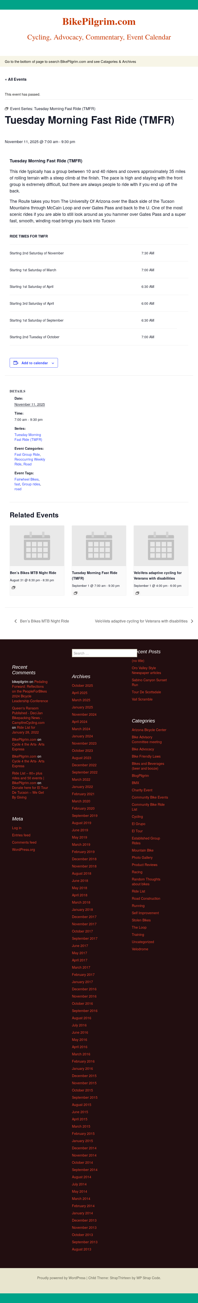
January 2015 (82, 1140)
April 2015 (79, 1119)
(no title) (138, 660)
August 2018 (81, 873)
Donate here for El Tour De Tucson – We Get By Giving (30, 792)
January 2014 (82, 1212)
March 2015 (81, 1126)
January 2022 (82, 786)
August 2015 (81, 1104)
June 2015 (80, 1111)
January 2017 (82, 981)
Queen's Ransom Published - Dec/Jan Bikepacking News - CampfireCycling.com (28, 715)
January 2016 (82, 1068)
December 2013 (84, 1220)
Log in (16, 827)
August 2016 (81, 1017)
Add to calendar (34, 362)
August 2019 (81, 822)
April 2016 (79, 1046)
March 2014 (81, 1198)
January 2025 (82, 707)
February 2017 (83, 974)
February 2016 (83, 1061)
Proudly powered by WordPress (61, 1277)
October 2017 (82, 931)
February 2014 (83, 1205)
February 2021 (83, 793)
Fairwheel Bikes (26, 479)
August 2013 (81, 1249)
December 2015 (84, 1075)
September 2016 (85, 1010)
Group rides (31, 484)
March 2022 (81, 779)
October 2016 (82, 1003)
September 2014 (85, 1169)
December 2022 (84, 764)
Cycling (137, 816)
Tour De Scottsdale (146, 691)
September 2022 (85, 772)
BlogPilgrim (140, 775)
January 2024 (82, 736)
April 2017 (79, 960)
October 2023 (82, 750)
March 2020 (81, 801)
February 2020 (83, 808)
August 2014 (81, 1176)
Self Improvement (145, 912)
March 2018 (81, 902)
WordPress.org (23, 849)
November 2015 (84, 1082)
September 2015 (85, 1097)
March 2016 (81, 1054)
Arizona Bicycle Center (149, 729)
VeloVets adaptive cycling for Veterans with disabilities (142, 621)
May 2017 (79, 952)
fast (17, 484)
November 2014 (84, 1155)
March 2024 (81, 728)
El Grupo (138, 823)
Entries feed (21, 835)
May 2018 (79, 887)
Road (27, 464)
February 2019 (83, 851)
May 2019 (79, 837)
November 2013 (84, 1227)
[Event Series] (13, 587)
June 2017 (80, 945)
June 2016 (80, 1032)
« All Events (16, 79)
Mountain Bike (143, 850)
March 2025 (81, 699)
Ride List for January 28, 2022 (25, 729)
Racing (137, 871)
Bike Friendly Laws (146, 756)
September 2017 (85, 938)
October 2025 (82, 685)
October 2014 (82, 1162)
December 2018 (84, 858)
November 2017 (84, 923)
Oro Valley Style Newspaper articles (146, 670)
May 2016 (79, 1039)
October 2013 (82, 1234)
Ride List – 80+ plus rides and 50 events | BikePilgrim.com (28, 778)
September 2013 (85, 1241)
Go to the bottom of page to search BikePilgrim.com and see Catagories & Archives (70, 61)
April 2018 (79, 895)
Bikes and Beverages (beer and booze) (148, 766)
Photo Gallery (142, 857)
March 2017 (81, 967)
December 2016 (84, 988)
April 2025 (79, 692)
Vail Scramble (142, 699)
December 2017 (84, 916)
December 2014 (84, 1147)
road (17, 488)
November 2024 (84, 714)
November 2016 (84, 996)
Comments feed (24, 842)
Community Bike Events (150, 797)
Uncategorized (143, 941)
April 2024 (79, 721)
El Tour (137, 830)
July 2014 (79, 1184)
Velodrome (140, 948)
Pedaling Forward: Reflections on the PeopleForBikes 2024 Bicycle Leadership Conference (30, 691)
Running (138, 905)
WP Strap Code (148, 1277)
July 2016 (79, 1025)
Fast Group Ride (27, 454)
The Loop (139, 927)
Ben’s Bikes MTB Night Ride (33, 572)
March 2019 (81, 844)
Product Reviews (144, 864)
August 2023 (81, 757)
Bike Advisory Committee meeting (147, 739)
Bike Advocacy (143, 749)
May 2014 (79, 1191)
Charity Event (142, 789)
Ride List (138, 891)
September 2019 (85, 815)
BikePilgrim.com (24, 739)
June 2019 (80, 829)
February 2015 (83, 1133)
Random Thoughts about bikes (146, 881)
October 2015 (82, 1090)
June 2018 (80, 880)
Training (138, 934)
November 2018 (84, 866)
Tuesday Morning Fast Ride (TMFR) (28, 437)
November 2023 (84, 743)
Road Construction (146, 898)
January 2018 (82, 909)
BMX (135, 782)
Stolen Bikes (141, 920)
